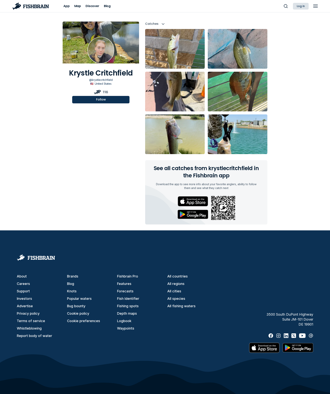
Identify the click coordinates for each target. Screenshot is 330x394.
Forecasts (125, 291)
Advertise (25, 306)
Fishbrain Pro (127, 276)
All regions (175, 284)
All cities (174, 291)
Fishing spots (128, 306)
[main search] (285, 6)
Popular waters (79, 299)
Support (23, 291)
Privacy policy (28, 313)
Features (124, 284)
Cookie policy (78, 313)
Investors (24, 299)
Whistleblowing (29, 328)
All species (176, 299)
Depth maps (127, 313)
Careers (23, 284)
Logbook (124, 321)
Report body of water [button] (34, 336)
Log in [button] (301, 6)
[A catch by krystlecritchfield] (175, 49)
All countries (177, 276)
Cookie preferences (83, 321)
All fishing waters (181, 306)
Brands (72, 276)
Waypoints (125, 328)
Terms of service (31, 321)
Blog (70, 284)
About (22, 276)
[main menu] (315, 6)
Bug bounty (76, 306)
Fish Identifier (128, 299)
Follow (101, 99)
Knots (72, 291)
